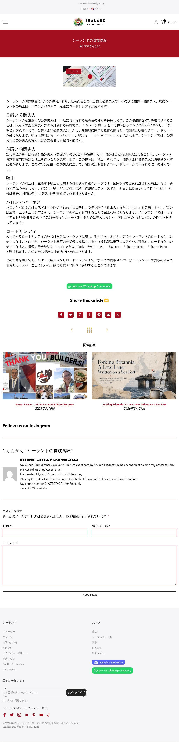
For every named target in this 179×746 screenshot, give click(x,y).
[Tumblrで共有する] (89, 315)
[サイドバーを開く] (4, 377)
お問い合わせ (10, 642)
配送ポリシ (9, 658)
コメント (10, 543)
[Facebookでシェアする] (61, 315)
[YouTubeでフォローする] (41, 715)
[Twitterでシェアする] (71, 315)
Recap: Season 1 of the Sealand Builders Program (44, 404)
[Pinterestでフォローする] (34, 715)
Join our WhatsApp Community (91, 286)
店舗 (94, 631)
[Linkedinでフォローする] (26, 715)
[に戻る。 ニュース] (89, 330)
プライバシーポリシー (15, 653)
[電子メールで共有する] (108, 315)
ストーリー (9, 631)
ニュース (73, 71)
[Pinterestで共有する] (80, 315)
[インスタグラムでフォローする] (19, 715)
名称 (7, 526)
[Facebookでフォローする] (4, 715)
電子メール (101, 526)
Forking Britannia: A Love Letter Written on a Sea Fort (134, 404)
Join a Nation (9, 669)
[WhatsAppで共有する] (118, 315)
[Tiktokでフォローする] (49, 715)
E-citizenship (98, 653)
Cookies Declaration (13, 664)
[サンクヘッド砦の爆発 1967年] (107, 330)
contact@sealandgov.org (92, 3)
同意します (21, 700)
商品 (94, 642)
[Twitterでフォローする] (12, 715)
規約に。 (18, 700)
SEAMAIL (97, 648)
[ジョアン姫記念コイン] (72, 330)
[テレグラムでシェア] (99, 315)
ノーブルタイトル (102, 637)
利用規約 (7, 648)
